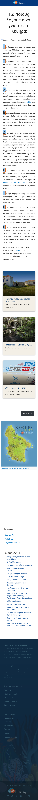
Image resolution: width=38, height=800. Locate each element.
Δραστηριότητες (11, 737)
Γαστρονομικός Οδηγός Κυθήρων (18, 345)
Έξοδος (7, 729)
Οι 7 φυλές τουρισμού (15, 562)
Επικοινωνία (9, 698)
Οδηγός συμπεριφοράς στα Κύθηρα (17, 569)
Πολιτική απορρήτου (12, 694)
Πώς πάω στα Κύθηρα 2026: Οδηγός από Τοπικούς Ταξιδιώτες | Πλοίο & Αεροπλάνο (19, 596)
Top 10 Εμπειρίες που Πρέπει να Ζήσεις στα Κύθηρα (19, 614)
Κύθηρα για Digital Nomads (17, 574)
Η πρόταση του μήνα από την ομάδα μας (18, 608)
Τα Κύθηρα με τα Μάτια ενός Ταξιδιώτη (17, 589)
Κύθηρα (17, 250)
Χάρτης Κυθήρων (11, 702)
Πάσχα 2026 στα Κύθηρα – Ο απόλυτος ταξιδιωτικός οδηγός (19, 624)
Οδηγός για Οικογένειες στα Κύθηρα (17, 619)
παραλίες (28, 102)
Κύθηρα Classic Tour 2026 (15, 388)
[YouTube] (25, 796)
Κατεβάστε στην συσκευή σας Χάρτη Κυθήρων (15, 468)
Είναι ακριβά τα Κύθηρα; (16, 577)
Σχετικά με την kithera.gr (25, 657)
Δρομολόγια (9, 718)
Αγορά (7, 733)
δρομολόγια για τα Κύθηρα (15, 183)
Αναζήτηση (27, 413)
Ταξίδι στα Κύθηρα (12, 543)
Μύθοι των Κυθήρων (14, 601)
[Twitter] (12, 796)
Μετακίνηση (9, 725)
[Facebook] (8, 796)
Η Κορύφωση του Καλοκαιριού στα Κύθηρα (17, 300)
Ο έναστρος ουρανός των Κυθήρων (16, 584)
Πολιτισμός (9, 535)
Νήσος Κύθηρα (10, 714)
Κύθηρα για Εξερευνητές (16, 604)
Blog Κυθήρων (10, 705)
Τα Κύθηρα (9, 539)
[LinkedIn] (21, 796)
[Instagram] (17, 796)
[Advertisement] (19, 496)
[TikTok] (29, 796)
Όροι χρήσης (9, 690)
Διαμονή (8, 722)
